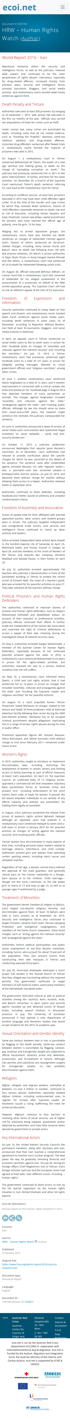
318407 (28, 1301)
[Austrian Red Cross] (26, 1374)
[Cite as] (5, 1218)
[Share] (12, 1218)
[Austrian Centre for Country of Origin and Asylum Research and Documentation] (52, 1374)
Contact (59, 1318)
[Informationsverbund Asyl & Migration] (38, 1397)
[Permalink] (19, 1218)
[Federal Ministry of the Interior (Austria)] (45, 1386)
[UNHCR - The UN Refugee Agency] (38, 1408)
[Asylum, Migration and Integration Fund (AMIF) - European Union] (23, 1386)
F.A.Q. (58, 1330)
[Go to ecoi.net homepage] (20, 7)
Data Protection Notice (60, 1338)
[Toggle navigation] (62, 7)
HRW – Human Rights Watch (18, 1241)
